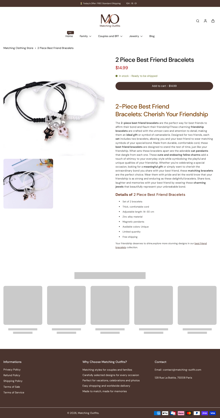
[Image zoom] (53, 106)
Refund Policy (11, 375)
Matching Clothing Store (18, 48)
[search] (197, 20)
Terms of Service (13, 392)
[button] (164, 86)
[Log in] (205, 20)
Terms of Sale (11, 387)
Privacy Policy (12, 369)
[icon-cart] (213, 20)
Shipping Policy (13, 381)
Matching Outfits (88, 413)
